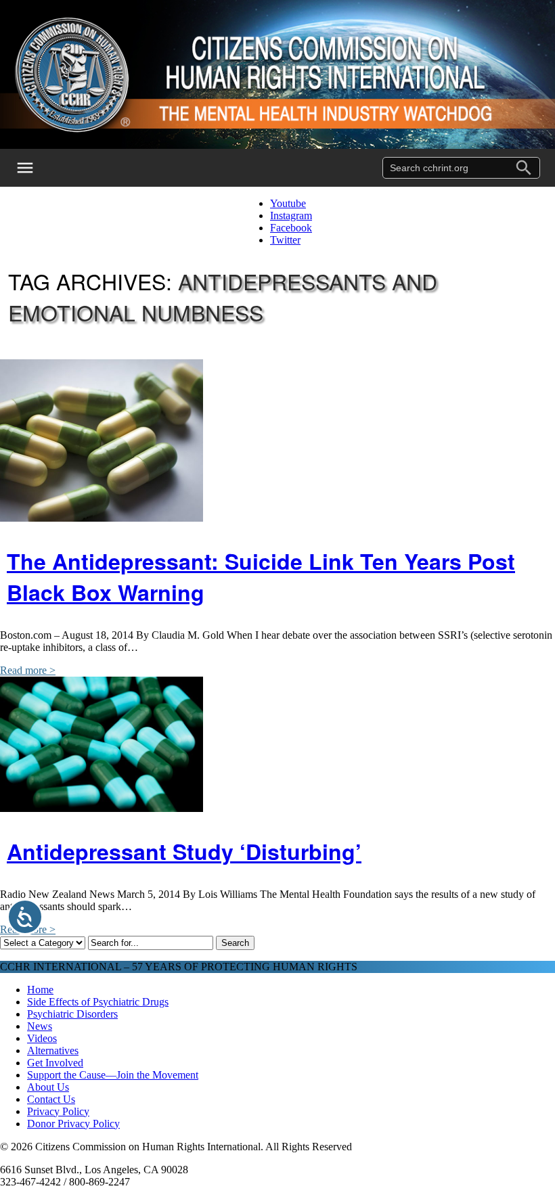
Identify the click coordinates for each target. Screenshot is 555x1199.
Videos (42, 1038)
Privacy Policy (58, 1111)
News (39, 1026)
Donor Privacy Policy (73, 1123)
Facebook (291, 227)
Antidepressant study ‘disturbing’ (184, 851)
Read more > (28, 670)
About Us (48, 1087)
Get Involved (55, 1062)
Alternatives (53, 1050)
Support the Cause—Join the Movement (112, 1075)
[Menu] (34, 168)
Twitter (285, 240)
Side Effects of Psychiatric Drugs (98, 1002)
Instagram (291, 215)
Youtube (288, 203)
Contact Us (51, 1099)
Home (40, 989)
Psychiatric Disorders (72, 1014)
